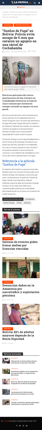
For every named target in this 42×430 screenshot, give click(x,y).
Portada (5, 12)
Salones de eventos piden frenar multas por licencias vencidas (20, 245)
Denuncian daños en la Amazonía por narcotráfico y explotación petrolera (21, 290)
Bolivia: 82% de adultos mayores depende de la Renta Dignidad (18, 335)
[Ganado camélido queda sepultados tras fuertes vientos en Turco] (6, 402)
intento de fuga (9, 203)
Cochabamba (29, 199)
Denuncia (7, 25)
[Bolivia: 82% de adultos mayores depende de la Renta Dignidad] (21, 314)
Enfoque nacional (23, 25)
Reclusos (27, 203)
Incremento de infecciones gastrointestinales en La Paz (22, 393)
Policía (19, 203)
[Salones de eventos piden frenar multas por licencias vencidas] (21, 224)
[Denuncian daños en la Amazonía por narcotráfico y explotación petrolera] (21, 267)
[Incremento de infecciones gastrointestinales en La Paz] (6, 392)
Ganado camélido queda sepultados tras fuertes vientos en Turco (25, 403)
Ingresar (21, 7)
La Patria (7, 52)
